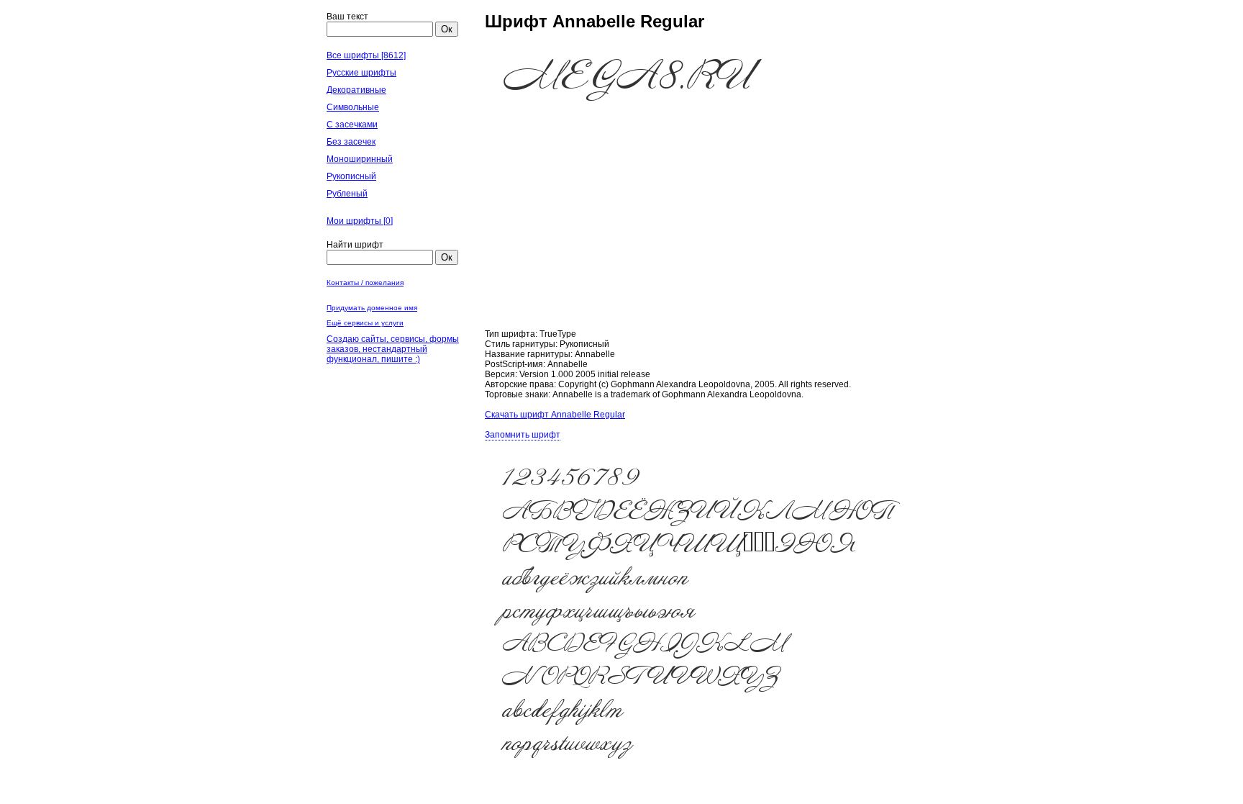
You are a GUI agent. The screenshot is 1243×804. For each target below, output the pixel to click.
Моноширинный (360, 159)
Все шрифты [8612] (366, 55)
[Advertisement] (700, 228)
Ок (446, 29)
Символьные (353, 107)
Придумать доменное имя (372, 308)
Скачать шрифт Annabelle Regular (555, 415)
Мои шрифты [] (360, 221)
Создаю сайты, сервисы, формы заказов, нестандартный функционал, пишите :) (393, 349)
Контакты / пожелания (365, 282)
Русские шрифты (361, 73)
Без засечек (351, 142)
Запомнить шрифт (522, 435)
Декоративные (356, 90)
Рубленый (347, 194)
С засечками (352, 124)
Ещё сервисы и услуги (365, 323)
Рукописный (351, 176)
